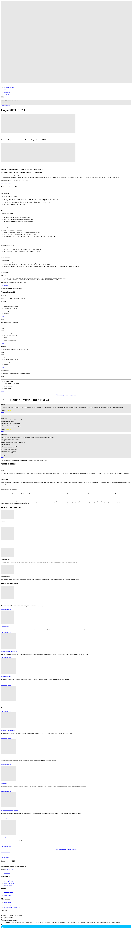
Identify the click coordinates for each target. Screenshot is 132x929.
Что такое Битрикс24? (9, 87)
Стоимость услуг (7, 895)
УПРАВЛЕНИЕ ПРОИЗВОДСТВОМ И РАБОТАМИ (9, 651)
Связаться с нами (8, 902)
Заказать (2, 412)
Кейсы (5, 91)
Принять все (4, 920)
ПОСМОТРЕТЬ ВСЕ (5, 852)
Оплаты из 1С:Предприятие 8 (5, 837)
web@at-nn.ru (7, 873)
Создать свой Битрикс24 (6, 105)
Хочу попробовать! (5, 285)
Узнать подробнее (5, 103)
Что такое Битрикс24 (8, 881)
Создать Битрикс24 (8, 85)
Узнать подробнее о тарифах (66, 395)
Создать (2, 316)
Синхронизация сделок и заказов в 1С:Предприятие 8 (9, 810)
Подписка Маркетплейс (9, 893)
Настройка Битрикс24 (9, 883)
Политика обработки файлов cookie (12, 907)
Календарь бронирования (5, 626)
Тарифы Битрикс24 (8, 892)
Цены (5, 89)
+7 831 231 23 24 (9, 869)
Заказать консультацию (6, 183)
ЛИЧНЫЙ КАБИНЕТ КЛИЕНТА (6, 676)
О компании (6, 94)
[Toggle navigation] (2, 97)
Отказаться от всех (12, 920)
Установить (3, 609)
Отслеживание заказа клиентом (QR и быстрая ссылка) (9, 730)
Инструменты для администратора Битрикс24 (66, 849)
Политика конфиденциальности (11, 905)
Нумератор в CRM (4, 783)
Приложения (7, 92)
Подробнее (8, 609)
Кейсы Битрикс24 (8, 885)
